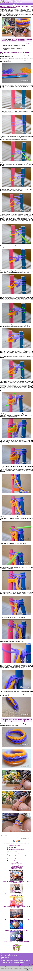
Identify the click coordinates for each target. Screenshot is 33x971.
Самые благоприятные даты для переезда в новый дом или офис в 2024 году (16, 882)
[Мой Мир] (19, 841)
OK (27, 969)
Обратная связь (5, 957)
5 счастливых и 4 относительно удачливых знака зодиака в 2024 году (16, 907)
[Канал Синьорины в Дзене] (16, 951)
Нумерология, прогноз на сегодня (16, 849)
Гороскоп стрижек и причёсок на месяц (17, 853)
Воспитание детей (17, 867)
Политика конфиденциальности (9, 954)
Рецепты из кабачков (13, 858)
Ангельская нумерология (14, 845)
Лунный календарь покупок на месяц (17, 855)
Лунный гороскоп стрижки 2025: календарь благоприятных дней (16, 894)
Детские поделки (17, 865)
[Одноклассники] (16, 841)
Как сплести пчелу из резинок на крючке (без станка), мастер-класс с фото (17, 40)
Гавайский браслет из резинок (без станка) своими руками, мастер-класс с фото (17, 720)
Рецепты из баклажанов (14, 860)
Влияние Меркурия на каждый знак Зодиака (16, 930)
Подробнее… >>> (22, 969)
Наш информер (5, 958)
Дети (16, 862)
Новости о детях (17, 868)
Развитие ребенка (17, 863)
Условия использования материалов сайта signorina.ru (15, 960)
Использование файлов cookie (9, 955)
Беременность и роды (17, 866)
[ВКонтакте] (14, 841)
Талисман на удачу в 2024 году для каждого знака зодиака (16, 942)
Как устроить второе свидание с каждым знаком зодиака (16, 919)
